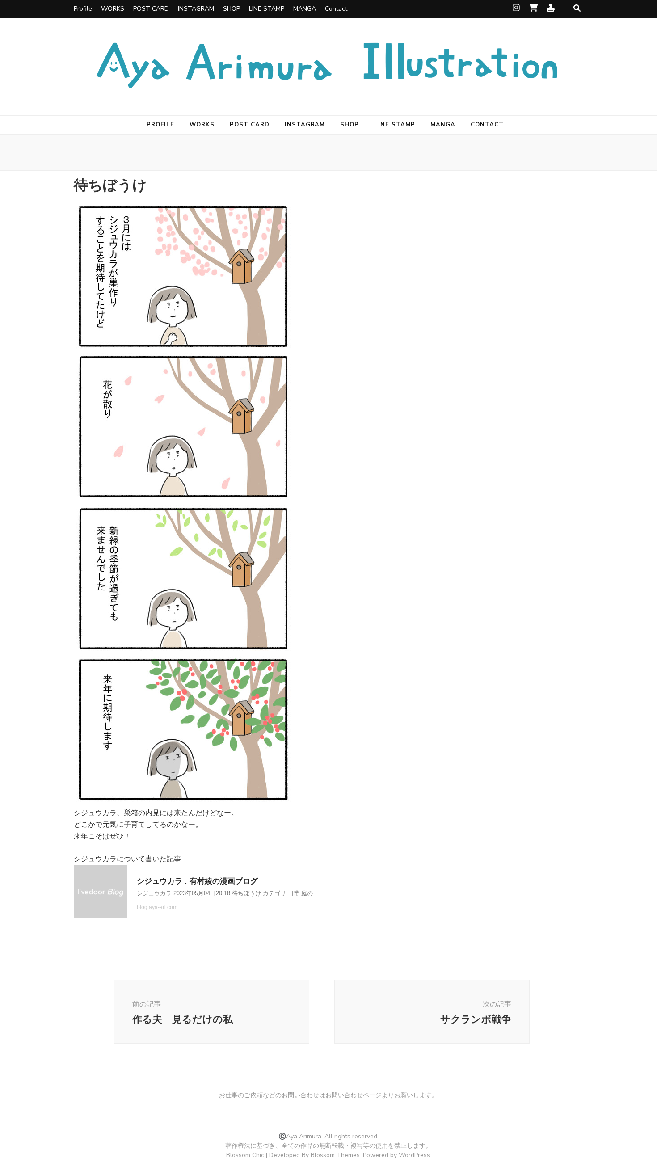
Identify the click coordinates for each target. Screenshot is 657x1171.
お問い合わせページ (353, 1095)
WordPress (414, 1155)
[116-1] (183, 347)
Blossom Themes (335, 1155)
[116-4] (183, 801)
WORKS (112, 8)
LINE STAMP (266, 8)
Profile (83, 8)
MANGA (304, 8)
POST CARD (151, 8)
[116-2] (183, 498)
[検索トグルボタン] (577, 8)
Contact (336, 8)
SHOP (231, 8)
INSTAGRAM (196, 8)
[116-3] (183, 650)
